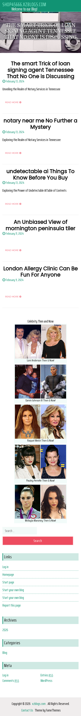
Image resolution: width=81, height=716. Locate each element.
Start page (8, 582)
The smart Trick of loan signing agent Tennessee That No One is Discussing (40, 70)
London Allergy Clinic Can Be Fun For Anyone (40, 272)
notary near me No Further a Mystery (40, 124)
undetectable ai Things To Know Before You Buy (40, 174)
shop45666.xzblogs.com (24, 4)
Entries (46, 675)
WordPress (46, 680)
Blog (4, 652)
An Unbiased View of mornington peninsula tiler (40, 225)
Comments (10, 680)
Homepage (8, 574)
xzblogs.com (39, 703)
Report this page (11, 605)
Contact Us (27, 710)
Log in (5, 567)
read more (11, 102)
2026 (5, 630)
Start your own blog (13, 590)
